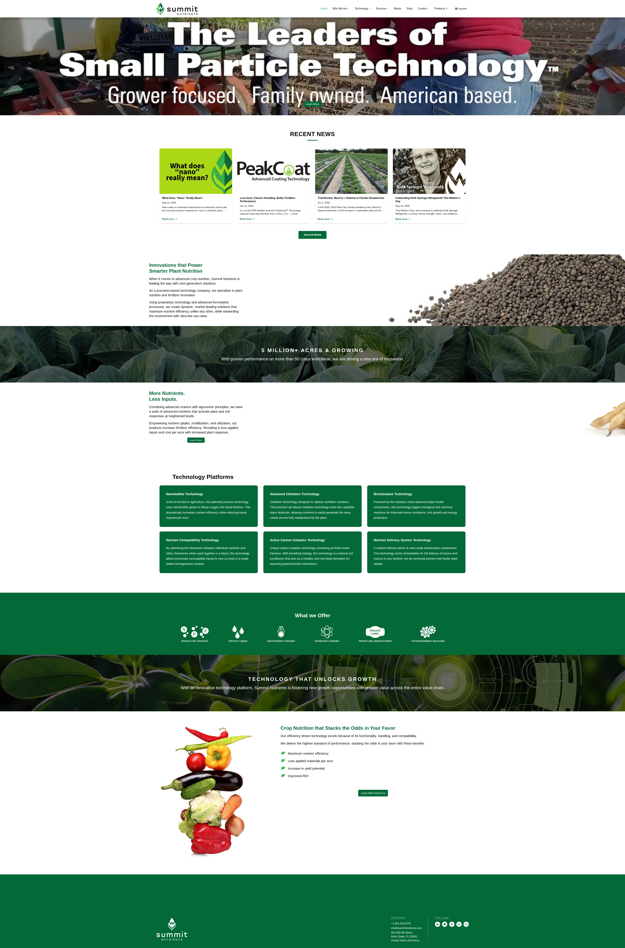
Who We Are (340, 8)
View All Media (312, 234)
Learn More (312, 104)
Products (440, 8)
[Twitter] (444, 924)
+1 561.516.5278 (401, 923)
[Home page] (177, 8)
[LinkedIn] (437, 924)
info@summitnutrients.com (406, 928)
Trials (409, 8)
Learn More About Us (373, 793)
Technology (361, 8)
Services (381, 8)
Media (397, 8)
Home (323, 8)
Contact (422, 8)
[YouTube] (466, 924)
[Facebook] (451, 924)
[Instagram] (459, 924)
